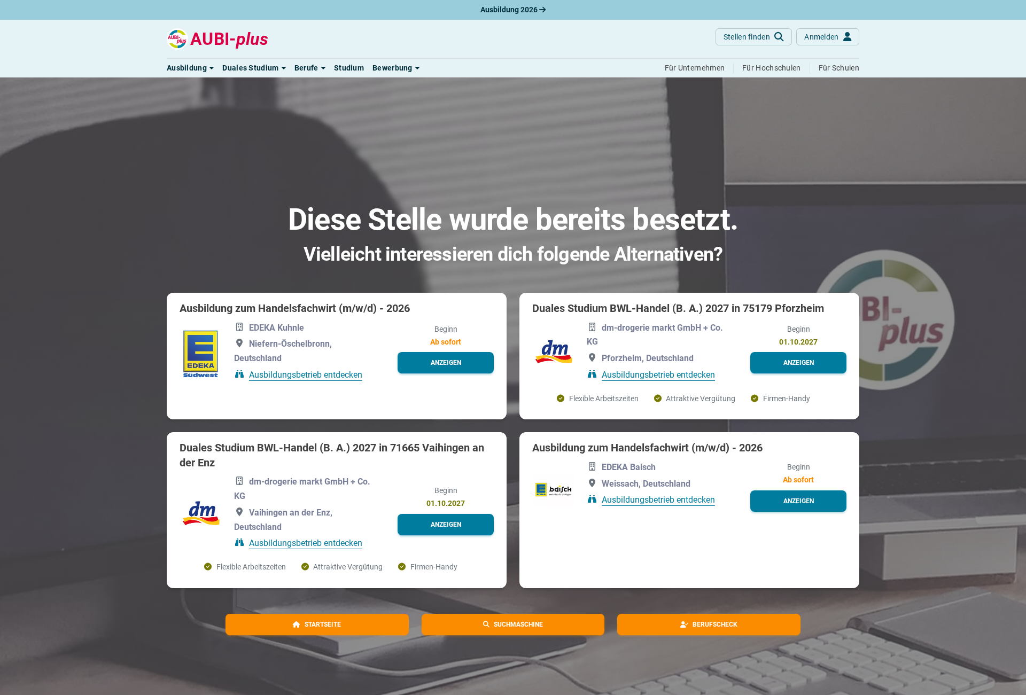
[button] (190, 68)
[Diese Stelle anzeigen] (200, 352)
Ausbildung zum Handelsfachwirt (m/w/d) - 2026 (295, 308)
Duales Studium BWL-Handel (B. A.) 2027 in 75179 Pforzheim (678, 308)
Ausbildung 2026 (509, 9)
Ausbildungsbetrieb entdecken (305, 375)
